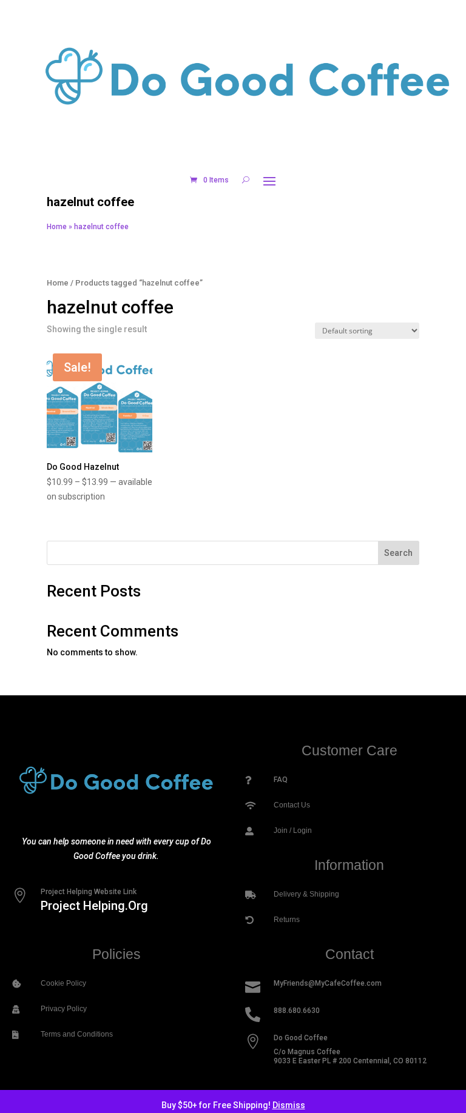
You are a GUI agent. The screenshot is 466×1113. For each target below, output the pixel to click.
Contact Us (292, 805)
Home (57, 226)
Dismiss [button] (288, 1105)
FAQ (281, 779)
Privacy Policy (64, 1008)
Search (398, 553)
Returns (287, 919)
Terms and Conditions (77, 1034)
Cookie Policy (63, 983)
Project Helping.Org (94, 905)
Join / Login (293, 830)
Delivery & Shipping (306, 894)
